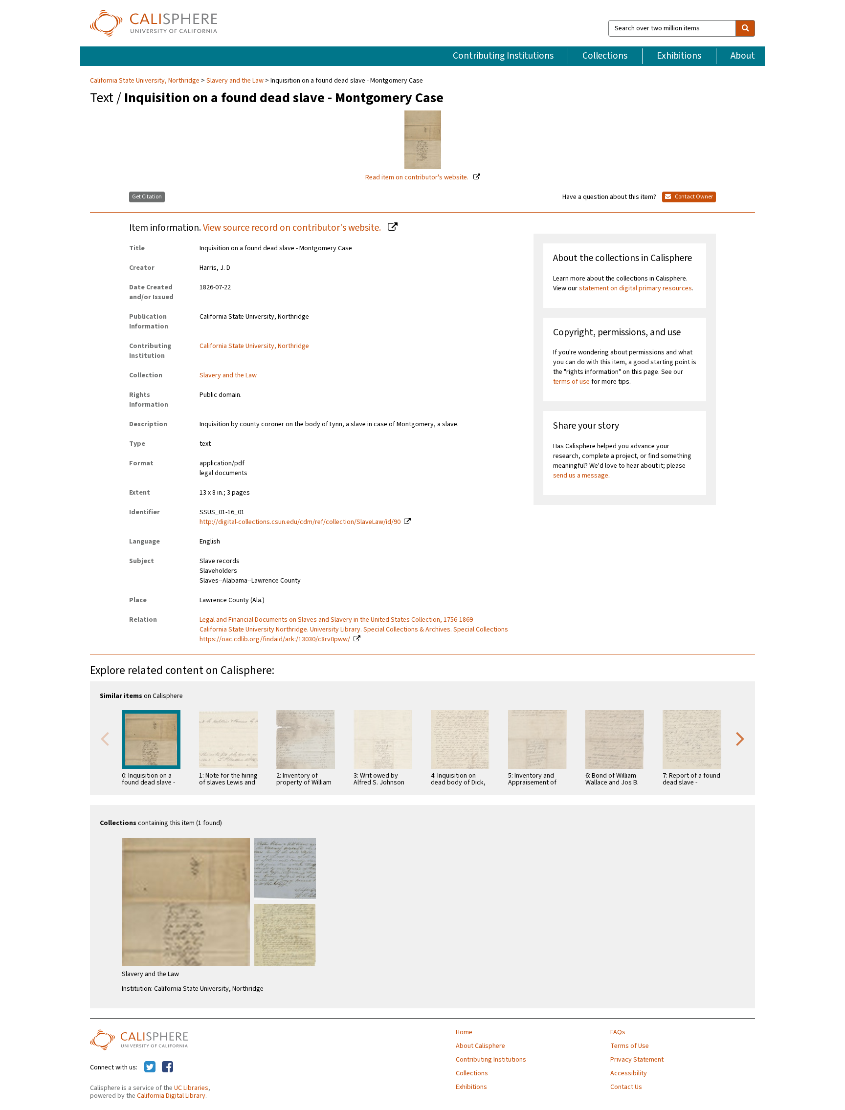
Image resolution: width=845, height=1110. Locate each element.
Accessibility (628, 1073)
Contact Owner (693, 197)
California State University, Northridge (145, 81)
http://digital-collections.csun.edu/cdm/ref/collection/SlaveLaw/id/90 (300, 522)
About (743, 56)
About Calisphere (480, 1046)
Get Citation (147, 197)
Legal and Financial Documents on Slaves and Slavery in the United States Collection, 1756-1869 (336, 620)
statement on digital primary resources (635, 288)
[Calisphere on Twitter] (150, 1067)
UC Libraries (191, 1088)
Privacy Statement (637, 1059)
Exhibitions (679, 56)
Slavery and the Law (235, 81)
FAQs (617, 1032)
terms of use (571, 382)
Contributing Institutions (503, 56)
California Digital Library (171, 1096)
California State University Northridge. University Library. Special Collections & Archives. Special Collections (354, 629)
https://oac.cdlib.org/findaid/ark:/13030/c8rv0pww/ (275, 639)
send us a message (580, 475)
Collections (604, 56)
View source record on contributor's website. (293, 228)
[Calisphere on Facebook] (167, 1067)
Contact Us (626, 1087)
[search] (745, 28)
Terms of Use (629, 1046)
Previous (105, 738)
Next (740, 738)
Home (464, 1032)
